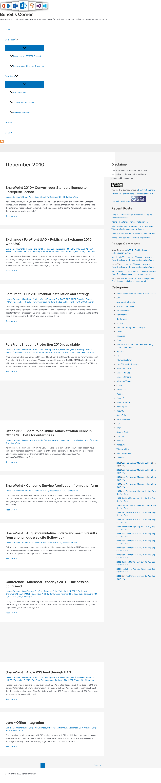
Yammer (120, 457)
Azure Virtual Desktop (126, 306)
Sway (118, 428)
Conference (28, 591)
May (139, 463)
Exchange (27, 249)
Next (97, 765)
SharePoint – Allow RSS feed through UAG (38, 672)
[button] (16, 40)
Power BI (120, 398)
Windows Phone (123, 453)
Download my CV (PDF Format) (27, 56)
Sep (154, 470)
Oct (117, 473)
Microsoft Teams (123, 381)
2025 (118, 470)
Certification (122, 315)
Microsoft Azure (123, 368)
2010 (118, 576)
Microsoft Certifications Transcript (28, 66)
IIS (117, 356)
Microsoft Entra (123, 373)
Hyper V (120, 351)
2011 (118, 569)
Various (119, 440)
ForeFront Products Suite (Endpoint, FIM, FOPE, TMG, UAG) (59, 249)
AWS (118, 298)
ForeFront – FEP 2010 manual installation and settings (48, 294)
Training (120, 436)
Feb (127, 463)
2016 (118, 533)
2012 (118, 562)
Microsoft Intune (123, 377)
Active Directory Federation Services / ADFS (136, 293)
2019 (118, 512)
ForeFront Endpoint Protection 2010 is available (43, 344)
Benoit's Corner (16, 14)
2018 (118, 519)
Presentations (19, 92)
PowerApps (121, 407)
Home (7, 30)
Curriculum (10, 40)
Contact (8, 133)
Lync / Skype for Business (34, 728)
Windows (120, 445)
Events (119, 331)
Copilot (119, 323)
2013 (118, 555)
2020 (118, 505)
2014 (118, 548)
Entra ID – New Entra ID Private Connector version (133, 233)
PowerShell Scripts (21, 112)
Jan (123, 463)
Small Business (123, 419)
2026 (118, 463)
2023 (118, 484)
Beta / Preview (122, 310)
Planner (119, 394)
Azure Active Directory (126, 302)
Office (49, 728)
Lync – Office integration (25, 723)
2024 (118, 477)
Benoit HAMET (117, 257)
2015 (118, 540)
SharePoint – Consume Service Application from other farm (52, 485)
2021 (118, 498)
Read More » (11, 216)
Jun (143, 463)
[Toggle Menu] (24, 48)
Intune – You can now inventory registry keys (131, 237)
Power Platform (123, 402)
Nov (122, 473)
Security (80, 299)
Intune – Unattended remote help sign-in (129, 222)
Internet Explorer (124, 360)
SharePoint (28, 197)
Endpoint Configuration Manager (130, 327)
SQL (118, 423)
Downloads (10, 76)
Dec (126, 473)
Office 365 (28, 440)
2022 (118, 491)
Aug (150, 463)
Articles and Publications (24, 102)
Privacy (8, 123)
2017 (118, 526)
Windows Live (122, 449)
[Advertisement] (52, 401)
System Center (123, 432)
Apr (135, 463)
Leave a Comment (14, 197)
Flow (118, 340)
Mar (131, 463)
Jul (146, 463)
